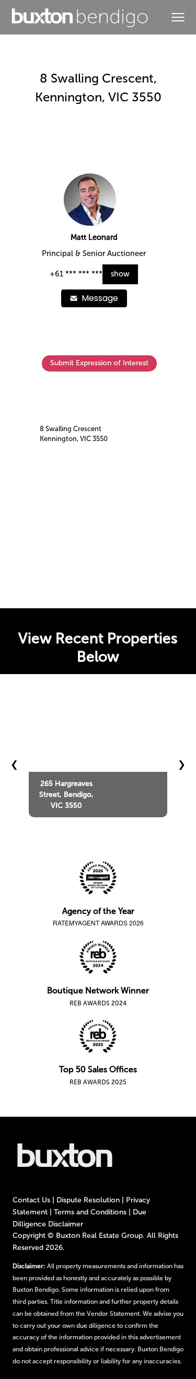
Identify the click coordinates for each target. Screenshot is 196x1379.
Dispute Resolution (88, 1200)
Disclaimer (65, 1224)
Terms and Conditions (90, 1212)
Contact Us (31, 1200)
